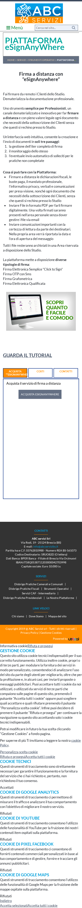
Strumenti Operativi (56, 588)
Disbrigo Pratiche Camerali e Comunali (38, 584)
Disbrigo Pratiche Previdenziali (22, 597)
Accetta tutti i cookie (40, 757)
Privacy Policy (29, 632)
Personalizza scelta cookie (19, 752)
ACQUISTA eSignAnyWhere (40, 394)
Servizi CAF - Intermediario (39, 593)
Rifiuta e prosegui (40, 646)
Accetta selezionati (14, 905)
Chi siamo (18, 616)
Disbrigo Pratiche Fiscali (24, 588)
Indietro (6, 901)
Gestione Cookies (51, 632)
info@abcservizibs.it (45, 546)
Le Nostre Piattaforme (60, 597)
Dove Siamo (36, 616)
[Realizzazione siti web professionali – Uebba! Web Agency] (73, 638)
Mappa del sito (57, 616)
